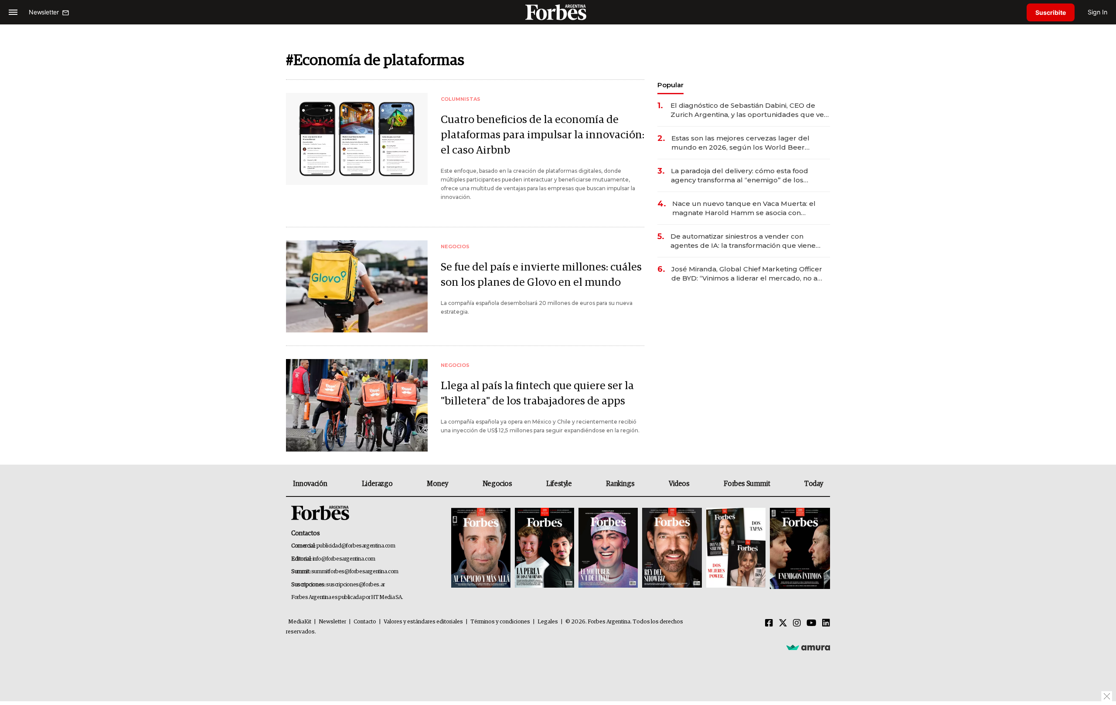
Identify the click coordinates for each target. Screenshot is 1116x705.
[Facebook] (769, 623)
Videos (679, 483)
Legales (548, 622)
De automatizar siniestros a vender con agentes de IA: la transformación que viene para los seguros (743, 241)
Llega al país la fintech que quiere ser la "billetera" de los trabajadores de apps (537, 393)
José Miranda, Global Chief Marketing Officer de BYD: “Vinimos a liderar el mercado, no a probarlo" (746, 274)
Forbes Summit (747, 483)
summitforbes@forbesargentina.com (354, 572)
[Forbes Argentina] (558, 12)
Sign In (1097, 12)
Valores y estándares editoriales (423, 622)
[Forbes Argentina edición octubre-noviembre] (736, 549)
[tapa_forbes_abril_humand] (544, 549)
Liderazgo (377, 483)
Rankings (620, 483)
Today (813, 483)
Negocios (497, 483)
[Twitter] (783, 623)
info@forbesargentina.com (344, 559)
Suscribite (1050, 12)
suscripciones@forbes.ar (355, 585)
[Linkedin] (826, 623)
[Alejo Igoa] (608, 549)
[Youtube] (811, 623)
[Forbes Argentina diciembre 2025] (672, 549)
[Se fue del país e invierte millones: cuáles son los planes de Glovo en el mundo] (357, 286)
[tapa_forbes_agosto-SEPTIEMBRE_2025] (799, 549)
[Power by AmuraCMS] (808, 647)
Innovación (310, 483)
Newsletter (332, 622)
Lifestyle (559, 483)
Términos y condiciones (500, 622)
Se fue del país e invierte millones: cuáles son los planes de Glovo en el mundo (541, 275)
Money (437, 483)
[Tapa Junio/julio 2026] (481, 549)
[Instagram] (797, 623)
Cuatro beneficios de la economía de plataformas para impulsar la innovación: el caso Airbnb (542, 135)
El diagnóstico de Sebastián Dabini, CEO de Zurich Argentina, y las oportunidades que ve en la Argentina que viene (747, 110)
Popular (670, 85)
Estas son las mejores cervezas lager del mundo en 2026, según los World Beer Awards (740, 143)
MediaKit (299, 622)
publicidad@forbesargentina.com (355, 546)
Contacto (365, 622)
